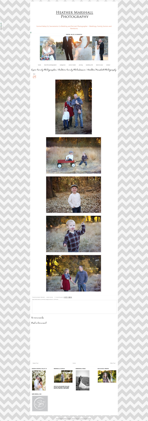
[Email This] (64, 297)
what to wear (99, 65)
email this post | (60, 297)
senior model (72, 65)
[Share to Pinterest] (71, 297)
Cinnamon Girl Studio (86, 419)
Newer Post (35, 363)
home (39, 65)
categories (63, 65)
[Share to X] (68, 297)
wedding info (89, 65)
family (51, 297)
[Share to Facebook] (69, 297)
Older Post (112, 363)
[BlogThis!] (66, 297)
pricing (81, 65)
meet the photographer (50, 65)
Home (74, 363)
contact (108, 65)
